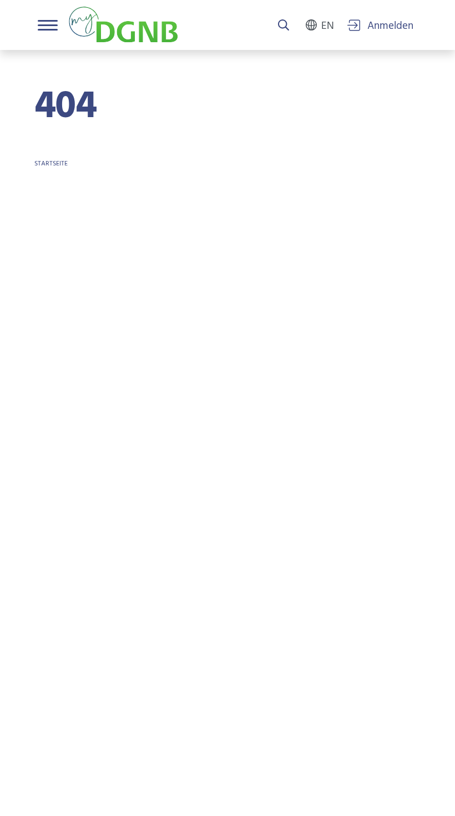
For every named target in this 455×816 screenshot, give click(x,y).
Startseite (51, 163)
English (327, 25)
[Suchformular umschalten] (283, 26)
